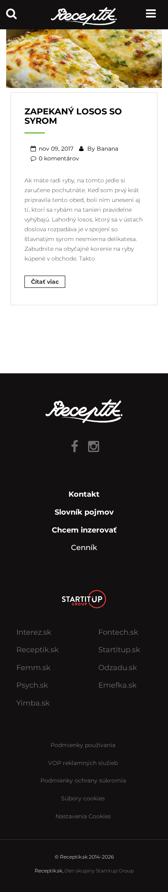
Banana (107, 148)
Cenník (84, 547)
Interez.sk (33, 632)
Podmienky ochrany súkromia (83, 780)
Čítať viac (45, 281)
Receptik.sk (37, 649)
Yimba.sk (33, 703)
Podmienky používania (83, 745)
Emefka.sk (117, 685)
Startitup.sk (119, 649)
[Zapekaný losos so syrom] (84, 55)
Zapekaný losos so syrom (73, 116)
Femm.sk (33, 667)
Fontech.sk (118, 632)
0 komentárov (59, 158)
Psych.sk (32, 685)
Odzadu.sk (117, 667)
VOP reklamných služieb (83, 763)
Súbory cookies (83, 798)
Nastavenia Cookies (83, 816)
